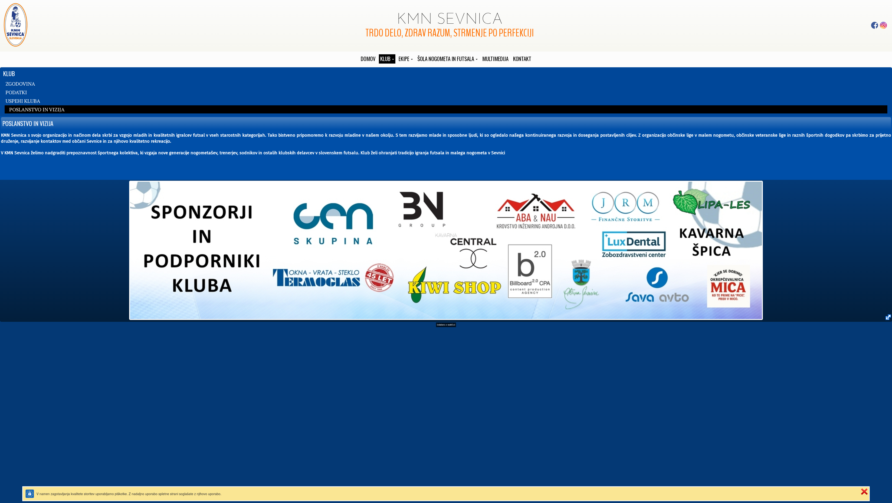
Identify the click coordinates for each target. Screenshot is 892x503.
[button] (387, 59)
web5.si (451, 324)
